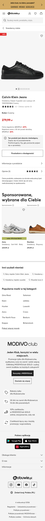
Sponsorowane (7, 205)
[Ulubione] (35, 13)
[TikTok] (34, 485)
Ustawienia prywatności (27, 507)
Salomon (27, 295)
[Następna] (42, 5)
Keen (4, 301)
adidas (26, 301)
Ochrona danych (29, 517)
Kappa (5, 323)
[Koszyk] (41, 13)
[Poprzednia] (3, 5)
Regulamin (11, 507)
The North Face (8, 317)
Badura (26, 317)
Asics (4, 312)
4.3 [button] (17, 106)
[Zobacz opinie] (42, 171)
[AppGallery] (22, 446)
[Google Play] (14, 441)
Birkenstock (28, 323)
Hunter (5, 306)
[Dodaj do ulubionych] (42, 36)
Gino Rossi (6, 295)
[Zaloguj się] (30, 13)
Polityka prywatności (21, 510)
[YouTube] (19, 485)
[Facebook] (26, 485)
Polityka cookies (15, 517)
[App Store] (31, 441)
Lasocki (26, 306)
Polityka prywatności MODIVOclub (21, 513)
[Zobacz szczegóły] (42, 163)
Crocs (25, 312)
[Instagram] (11, 485)
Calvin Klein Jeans (14, 97)
